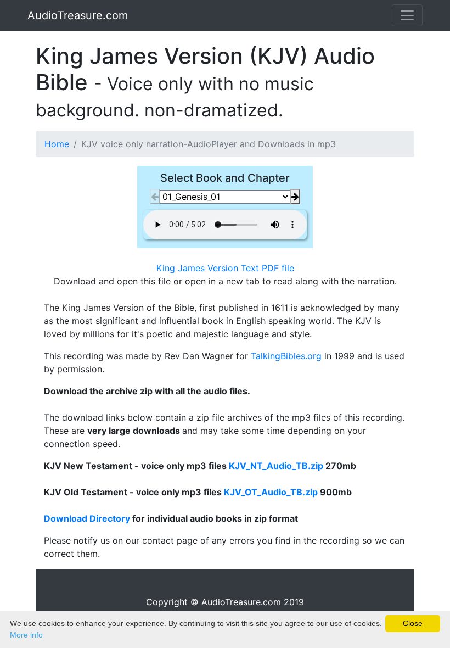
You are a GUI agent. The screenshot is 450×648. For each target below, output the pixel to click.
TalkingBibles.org (286, 355)
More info (26, 634)
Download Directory (87, 518)
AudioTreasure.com (77, 15)
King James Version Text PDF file (225, 267)
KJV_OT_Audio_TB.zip (271, 492)
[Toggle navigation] (407, 15)
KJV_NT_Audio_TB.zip (276, 465)
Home (56, 143)
